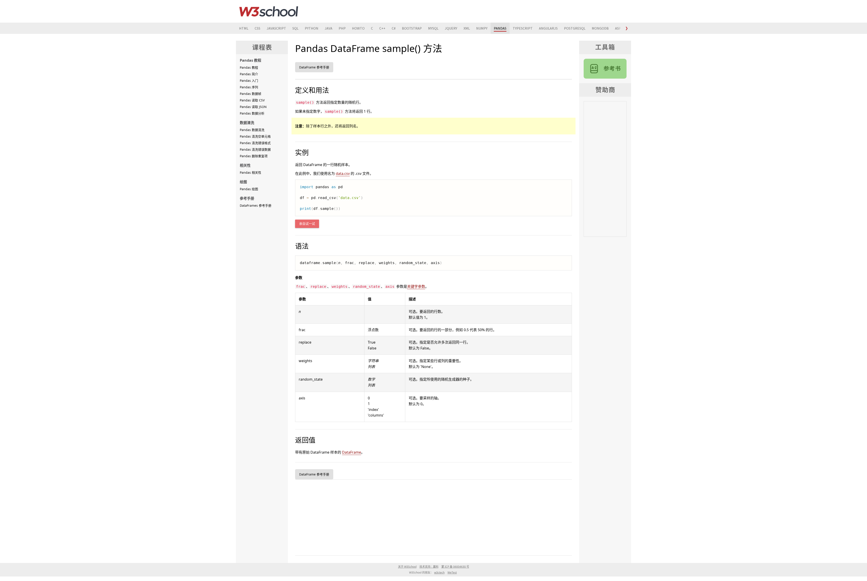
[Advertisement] (430, 516)
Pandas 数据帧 (250, 93)
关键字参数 (416, 286)
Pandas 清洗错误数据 (255, 149)
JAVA (328, 28)
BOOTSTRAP (412, 28)
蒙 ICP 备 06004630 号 (455, 567)
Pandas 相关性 (250, 172)
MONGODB (600, 28)
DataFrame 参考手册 (314, 67)
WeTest (452, 572)
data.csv (343, 173)
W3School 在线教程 (268, 11)
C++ (382, 28)
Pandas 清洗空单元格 (255, 136)
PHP (342, 28)
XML (467, 28)
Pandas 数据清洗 (252, 130)
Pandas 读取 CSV (252, 100)
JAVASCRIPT (276, 28)
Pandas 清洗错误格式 (255, 143)
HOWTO (358, 28)
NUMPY (481, 28)
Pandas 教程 (249, 67)
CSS (257, 28)
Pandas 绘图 (249, 189)
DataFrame (351, 452)
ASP (618, 28)
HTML (243, 28)
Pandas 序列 (249, 87)
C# (394, 28)
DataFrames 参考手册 (255, 205)
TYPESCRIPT (523, 28)
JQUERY (451, 28)
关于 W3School (407, 567)
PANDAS (500, 28)
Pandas (605, 69)
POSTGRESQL (574, 28)
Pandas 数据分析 (252, 113)
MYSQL (433, 28)
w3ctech (439, 572)
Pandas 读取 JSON (253, 107)
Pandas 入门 (249, 80)
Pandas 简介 (249, 74)
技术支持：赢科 (429, 567)
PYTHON (311, 28)
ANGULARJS (548, 28)
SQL (295, 28)
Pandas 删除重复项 (254, 156)
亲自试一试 (307, 223)
